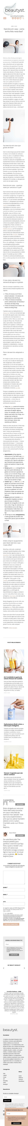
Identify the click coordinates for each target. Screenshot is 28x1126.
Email (5, 894)
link (21, 574)
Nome (5, 887)
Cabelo (5, 1075)
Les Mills (17, 388)
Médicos (21, 1077)
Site (4, 901)
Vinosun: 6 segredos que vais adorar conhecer (13, 773)
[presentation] (3, 968)
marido (5, 205)
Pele (4, 1073)
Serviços (21, 1079)
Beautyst (5, 1084)
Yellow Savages (13, 628)
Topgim (5, 580)
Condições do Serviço (14, 950)
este (23, 456)
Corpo (4, 1077)
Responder (20, 804)
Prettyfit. (15, 234)
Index (4, 1082)
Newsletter (21, 1081)
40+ (4, 1079)
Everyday (5, 1080)
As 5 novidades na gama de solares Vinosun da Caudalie (13, 678)
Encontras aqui (14, 1013)
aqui (4, 87)
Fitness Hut (6, 313)
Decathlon (5, 555)
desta (14, 468)
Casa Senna (12, 596)
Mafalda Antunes (7, 228)
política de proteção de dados (11, 948)
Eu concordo (9, 913)
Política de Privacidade (15, 1106)
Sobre (20, 1076)
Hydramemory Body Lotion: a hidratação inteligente (14, 725)
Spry (10, 607)
